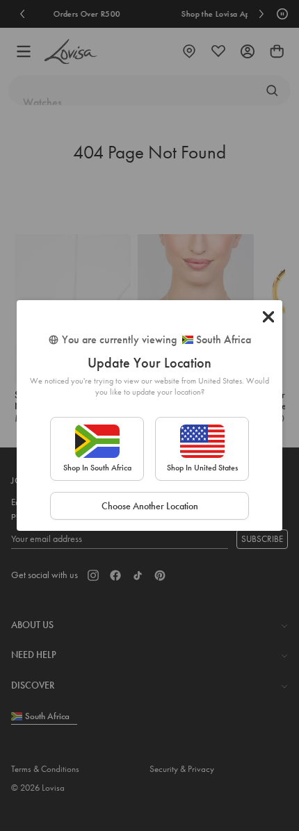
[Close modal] (268, 317)
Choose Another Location (150, 506)
